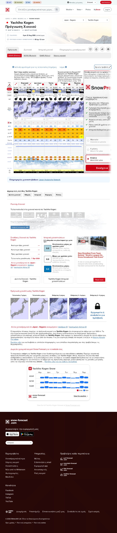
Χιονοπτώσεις (11, 466)
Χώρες (7, 18)
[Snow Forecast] (7, 9)
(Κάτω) (45, 55)
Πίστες (58, 195)
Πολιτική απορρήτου (24, 523)
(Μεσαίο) (30, 55)
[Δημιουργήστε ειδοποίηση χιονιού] (96, 49)
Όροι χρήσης (10, 523)
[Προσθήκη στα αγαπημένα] (90, 49)
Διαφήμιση (21, 511)
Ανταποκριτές (40, 469)
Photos (88, 9)
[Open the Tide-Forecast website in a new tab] (28, 2)
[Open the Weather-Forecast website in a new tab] (37, 2)
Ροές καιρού (39, 473)
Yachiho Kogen (34, 18)
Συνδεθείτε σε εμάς (76, 511)
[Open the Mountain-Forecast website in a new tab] (18, 2)
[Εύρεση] (56, 9)
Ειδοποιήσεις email (42, 462)
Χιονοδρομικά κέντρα (15, 458)
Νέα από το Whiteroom (15, 469)
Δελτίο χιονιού (14, 195)
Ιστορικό (38, 195)
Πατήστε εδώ (16, 342)
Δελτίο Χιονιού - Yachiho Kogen (25, 280)
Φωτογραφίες (11, 473)
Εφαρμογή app (41, 466)
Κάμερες (48, 195)
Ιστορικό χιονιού (46, 49)
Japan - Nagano (19, 18)
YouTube (9, 501)
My (97, 9)
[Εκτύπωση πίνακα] (108, 49)
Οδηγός (27, 195)
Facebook (9, 490)
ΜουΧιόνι (9, 477)
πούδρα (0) (63, 327)
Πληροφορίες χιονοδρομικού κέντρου (76, 49)
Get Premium (106, 2)
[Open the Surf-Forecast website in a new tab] (8, 2)
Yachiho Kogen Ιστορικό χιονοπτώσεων (58, 280)
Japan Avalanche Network (49, 179)
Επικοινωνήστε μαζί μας (53, 511)
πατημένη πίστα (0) (22, 267)
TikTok (8, 497)
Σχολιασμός (94, 511)
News (79, 9)
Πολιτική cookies (40, 523)
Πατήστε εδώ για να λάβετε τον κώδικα (61, 361)
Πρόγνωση (12, 49)
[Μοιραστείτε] (102, 49)
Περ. (9, 110)
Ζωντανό (28, 49)
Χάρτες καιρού (60, 55)
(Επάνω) (14, 55)
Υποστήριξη (34, 511)
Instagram (9, 494)
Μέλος (37, 458)
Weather (69, 9)
